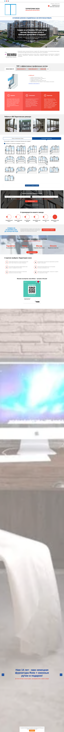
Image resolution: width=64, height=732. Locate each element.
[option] (10, 69)
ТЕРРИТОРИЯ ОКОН (32, 9)
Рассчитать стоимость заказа (32, 185)
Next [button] (48, 69)
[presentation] (5, 125)
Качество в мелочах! (55, 6)
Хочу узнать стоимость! (32, 252)
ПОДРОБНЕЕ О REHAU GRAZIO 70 (34, 83)
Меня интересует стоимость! (48, 229)
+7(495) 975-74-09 (56, 5)
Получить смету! (31, 201)
